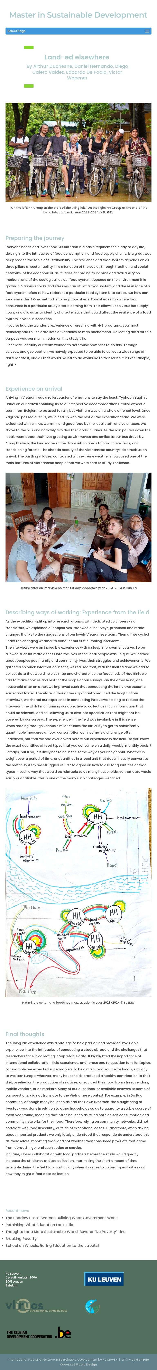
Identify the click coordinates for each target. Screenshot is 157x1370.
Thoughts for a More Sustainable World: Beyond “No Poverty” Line (66, 1231)
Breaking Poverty (21, 1238)
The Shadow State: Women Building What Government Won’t (62, 1217)
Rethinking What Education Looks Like (40, 1224)
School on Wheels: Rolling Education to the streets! (52, 1245)
